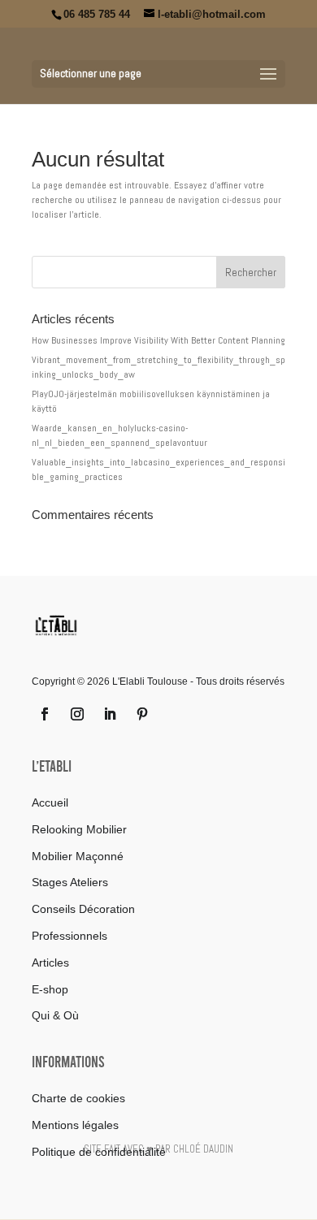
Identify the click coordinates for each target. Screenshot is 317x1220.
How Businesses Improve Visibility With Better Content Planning (158, 340)
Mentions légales (75, 1124)
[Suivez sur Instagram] (77, 714)
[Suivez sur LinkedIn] (110, 714)
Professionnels (69, 935)
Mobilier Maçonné (78, 856)
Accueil (50, 802)
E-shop (50, 989)
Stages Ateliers (70, 882)
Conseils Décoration (83, 908)
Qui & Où (55, 1015)
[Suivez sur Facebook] (45, 714)
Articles (50, 962)
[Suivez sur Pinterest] (142, 714)
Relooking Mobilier (79, 829)
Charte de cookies (78, 1098)
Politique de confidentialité (99, 1151)
